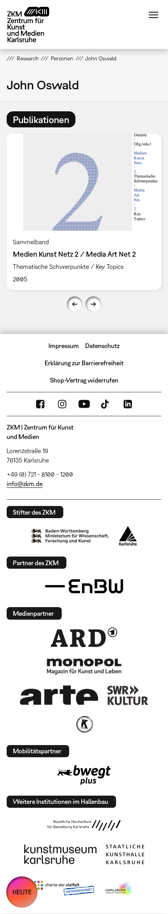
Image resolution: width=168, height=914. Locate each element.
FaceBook (40, 404)
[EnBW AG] (84, 586)
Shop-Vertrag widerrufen (84, 380)
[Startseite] (34, 24)
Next (93, 304)
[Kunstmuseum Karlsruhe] (60, 854)
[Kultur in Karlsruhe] (84, 724)
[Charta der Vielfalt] (64, 889)
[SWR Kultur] (127, 695)
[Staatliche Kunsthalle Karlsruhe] (125, 854)
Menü (153, 15)
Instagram (62, 404)
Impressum (63, 345)
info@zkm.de (25, 483)
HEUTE (22, 892)
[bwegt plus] (84, 775)
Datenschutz (102, 345)
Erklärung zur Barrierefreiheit (84, 362)
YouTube (84, 404)
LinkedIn (128, 404)
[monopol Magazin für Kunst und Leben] (84, 666)
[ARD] (84, 637)
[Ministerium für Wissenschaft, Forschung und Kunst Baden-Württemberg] (70, 536)
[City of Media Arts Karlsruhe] (119, 889)
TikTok (106, 404)
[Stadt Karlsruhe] (128, 536)
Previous (74, 304)
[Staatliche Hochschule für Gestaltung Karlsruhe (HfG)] (84, 825)
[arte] (59, 695)
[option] (84, 212)
